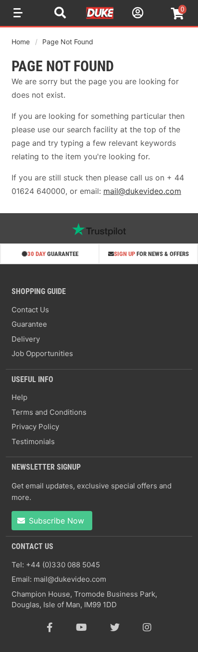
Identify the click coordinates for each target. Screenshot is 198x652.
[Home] (100, 17)
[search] (60, 14)
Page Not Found (67, 42)
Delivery (26, 339)
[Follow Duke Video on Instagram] (147, 627)
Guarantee (29, 324)
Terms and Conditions (49, 412)
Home (21, 42)
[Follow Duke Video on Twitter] (115, 627)
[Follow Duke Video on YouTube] (81, 627)
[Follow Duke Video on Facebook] (50, 627)
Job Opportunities (42, 353)
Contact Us (30, 309)
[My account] (136, 14)
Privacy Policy (35, 426)
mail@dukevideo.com (142, 191)
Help (19, 397)
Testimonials (33, 441)
